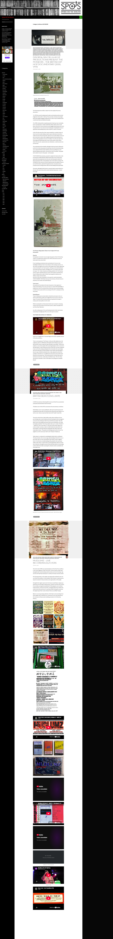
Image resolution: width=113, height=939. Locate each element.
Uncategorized (52, 55)
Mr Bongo (4, 187)
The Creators (42, 55)
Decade (3, 152)
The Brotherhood (6, 146)
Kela (53, 50)
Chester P (48, 48)
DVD (54, 392)
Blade (58, 47)
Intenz (58, 557)
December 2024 (5, 212)
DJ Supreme (5, 102)
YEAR (3, 191)
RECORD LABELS (5, 177)
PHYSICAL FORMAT (5, 163)
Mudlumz (38, 393)
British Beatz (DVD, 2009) (46, 396)
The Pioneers (36, 364)
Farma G (49, 49)
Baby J (4, 82)
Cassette (52, 557)
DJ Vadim (39, 49)
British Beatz (36, 516)
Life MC (34, 51)
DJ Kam (4, 99)
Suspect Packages (49, 53)
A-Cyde (51, 47)
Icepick (43, 50)
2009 (34, 392)
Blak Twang (42, 557)
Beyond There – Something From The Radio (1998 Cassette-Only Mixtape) (6, 40)
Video (59, 55)
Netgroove (4, 180)
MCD (3, 127)
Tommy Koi (4, 151)
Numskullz (61, 51)
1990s (4, 155)
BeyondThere (5, 83)
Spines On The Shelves (8, 17)
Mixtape (37, 558)
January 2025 (4, 210)
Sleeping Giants (5, 182)
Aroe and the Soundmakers (7, 79)
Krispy (55, 50)
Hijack (39, 50)
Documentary (44, 49)
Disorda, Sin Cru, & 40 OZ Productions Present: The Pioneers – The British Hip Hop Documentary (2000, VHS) (48, 62)
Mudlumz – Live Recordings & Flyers (44, 561)
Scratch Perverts (5, 140)
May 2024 (3, 214)
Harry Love (35, 50)
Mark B (42, 51)
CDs (3, 166)
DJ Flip (45, 392)
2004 (3, 199)
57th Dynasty (46, 47)
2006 (3, 202)
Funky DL (56, 49)
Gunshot (60, 49)
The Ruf (47, 55)
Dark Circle (52, 48)
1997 (34, 557)
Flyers (52, 49)
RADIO (3, 174)
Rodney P (48, 52)
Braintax (38, 48)
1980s (4, 154)
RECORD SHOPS (5, 185)
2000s (4, 157)
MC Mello (46, 51)
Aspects (54, 47)
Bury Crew (43, 48)
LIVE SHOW (38, 51)
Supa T (44, 53)
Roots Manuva (53, 52)
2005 (3, 201)
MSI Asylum (51, 51)
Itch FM (4, 176)
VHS (57, 55)
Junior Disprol (48, 50)
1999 (38, 557)
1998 (36, 557)
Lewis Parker (60, 50)
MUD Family (56, 51)
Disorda (57, 48)
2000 (34, 47)
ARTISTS (3, 72)
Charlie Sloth (5, 91)
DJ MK (60, 48)
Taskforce (56, 53)
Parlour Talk (36, 52)
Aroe (3, 77)
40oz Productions (39, 47)
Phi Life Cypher (42, 52)
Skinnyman (39, 53)
